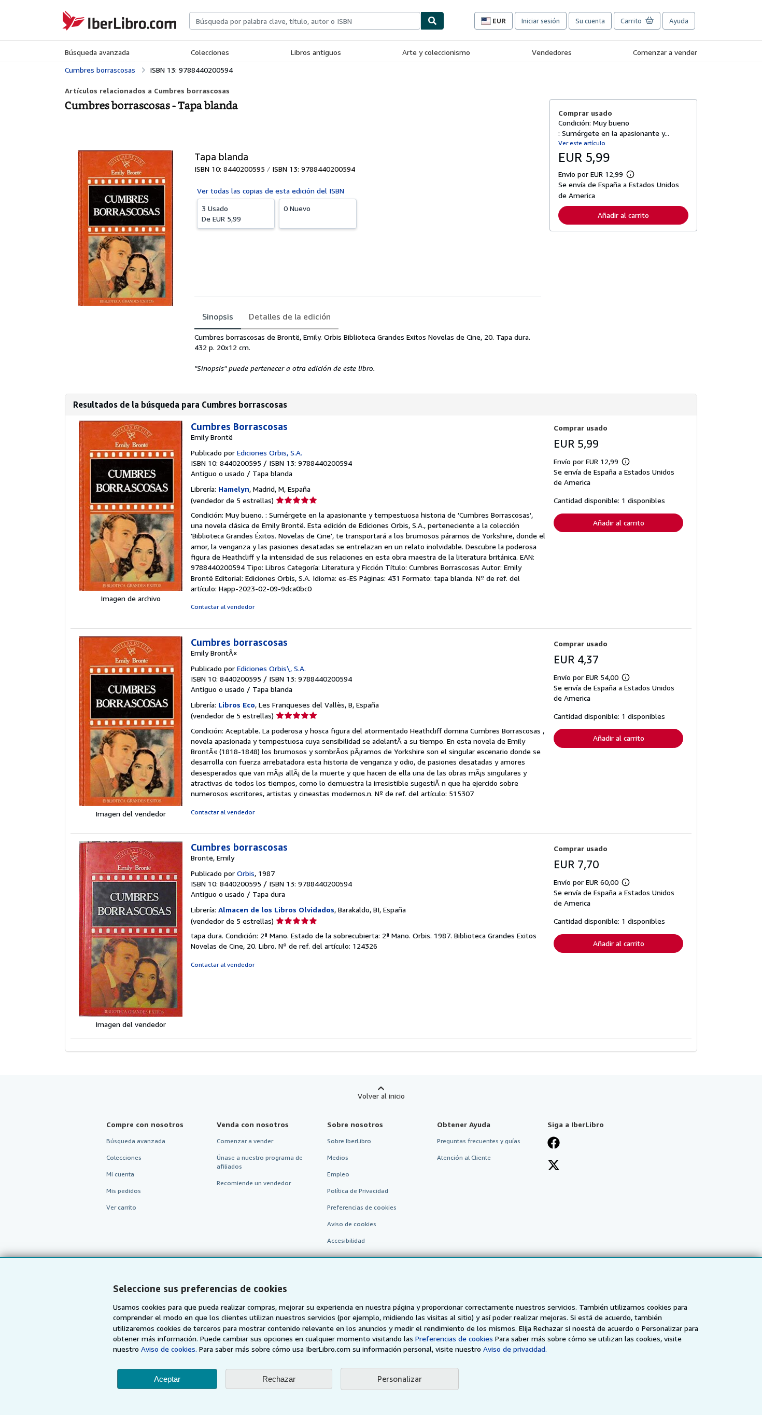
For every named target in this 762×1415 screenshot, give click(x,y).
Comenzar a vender (665, 52)
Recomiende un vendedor (254, 1183)
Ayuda (678, 21)
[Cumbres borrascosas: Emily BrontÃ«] (130, 803)
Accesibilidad (346, 1240)
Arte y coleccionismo (436, 52)
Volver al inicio (381, 1095)
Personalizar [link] (399, 1378)
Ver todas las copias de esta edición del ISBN (270, 190)
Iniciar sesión (540, 21)
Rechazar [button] (278, 1379)
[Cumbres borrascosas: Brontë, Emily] (130, 1013)
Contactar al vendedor (223, 607)
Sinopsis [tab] (217, 316)
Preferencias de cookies (454, 1338)
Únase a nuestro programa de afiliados (260, 1162)
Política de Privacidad (357, 1191)
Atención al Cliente (464, 1157)
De (221, 213)
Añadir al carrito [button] (623, 215)
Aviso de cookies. (169, 1348)
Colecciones (210, 52)
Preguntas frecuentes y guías (478, 1141)
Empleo (338, 1174)
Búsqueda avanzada (97, 52)
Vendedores (552, 52)
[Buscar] (432, 21)
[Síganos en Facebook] (553, 1144)
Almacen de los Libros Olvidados (276, 909)
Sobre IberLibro (349, 1141)
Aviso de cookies (351, 1224)
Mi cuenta (120, 1174)
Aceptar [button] (167, 1379)
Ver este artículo (581, 143)
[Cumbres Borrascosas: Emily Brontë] (130, 588)
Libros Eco (236, 704)
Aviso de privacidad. (515, 1348)
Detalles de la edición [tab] (290, 316)
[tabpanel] (367, 352)
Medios (337, 1157)
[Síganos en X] (553, 1166)
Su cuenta (590, 21)
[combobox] (304, 21)
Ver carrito (121, 1207)
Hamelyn (233, 488)
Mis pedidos (123, 1191)
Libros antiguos (316, 52)
